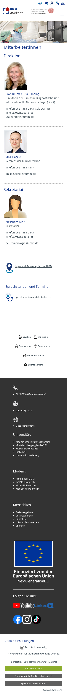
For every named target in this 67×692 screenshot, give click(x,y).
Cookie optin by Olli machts (52, 690)
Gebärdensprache (35, 355)
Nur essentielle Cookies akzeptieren (33, 676)
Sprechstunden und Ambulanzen (33, 297)
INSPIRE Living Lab (25, 481)
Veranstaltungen (24, 515)
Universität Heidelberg (27, 455)
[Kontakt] (46, 3)
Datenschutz (25, 346)
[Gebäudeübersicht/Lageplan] (52, 3)
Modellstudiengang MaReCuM (31, 445)
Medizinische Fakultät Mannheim (33, 441)
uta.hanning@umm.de (20, 116)
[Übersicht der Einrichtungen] (63, 3)
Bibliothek (21, 451)
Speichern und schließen (33, 683)
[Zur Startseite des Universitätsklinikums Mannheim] (15, 11)
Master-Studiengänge (27, 448)
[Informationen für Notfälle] (40, 3)
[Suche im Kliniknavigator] (57, 3)
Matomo (52, 661)
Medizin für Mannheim (27, 488)
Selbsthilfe (21, 518)
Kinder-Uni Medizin (26, 485)
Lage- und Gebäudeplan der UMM (33, 266)
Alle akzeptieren (33, 668)
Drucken (27, 336)
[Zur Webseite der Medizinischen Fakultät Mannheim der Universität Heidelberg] (41, 11)
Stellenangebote (24, 512)
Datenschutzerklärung (35, 661)
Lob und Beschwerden (27, 522)
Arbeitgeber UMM (25, 478)
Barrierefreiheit (45, 346)
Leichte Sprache (35, 364)
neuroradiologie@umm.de (22, 243)
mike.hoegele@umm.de (21, 174)
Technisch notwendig (36, 647)
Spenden (20, 525)
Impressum (43, 336)
